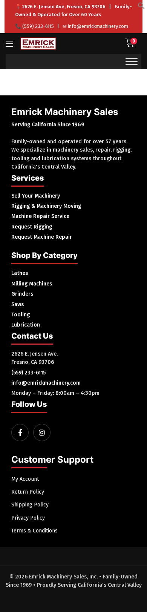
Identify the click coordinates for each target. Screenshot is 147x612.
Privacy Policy (28, 518)
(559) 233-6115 (38, 26)
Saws (17, 304)
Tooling (20, 314)
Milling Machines (31, 284)
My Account (25, 479)
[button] (141, 8)
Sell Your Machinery (35, 196)
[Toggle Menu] (132, 61)
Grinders (22, 294)
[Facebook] (20, 432)
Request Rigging (31, 227)
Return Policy (27, 492)
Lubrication (25, 325)
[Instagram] (42, 432)
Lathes (19, 273)
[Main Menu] (9, 44)
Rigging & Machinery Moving (46, 206)
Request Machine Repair (41, 237)
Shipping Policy (30, 505)
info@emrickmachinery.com (98, 26)
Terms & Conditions (34, 531)
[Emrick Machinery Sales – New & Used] (38, 43)
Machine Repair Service (40, 216)
